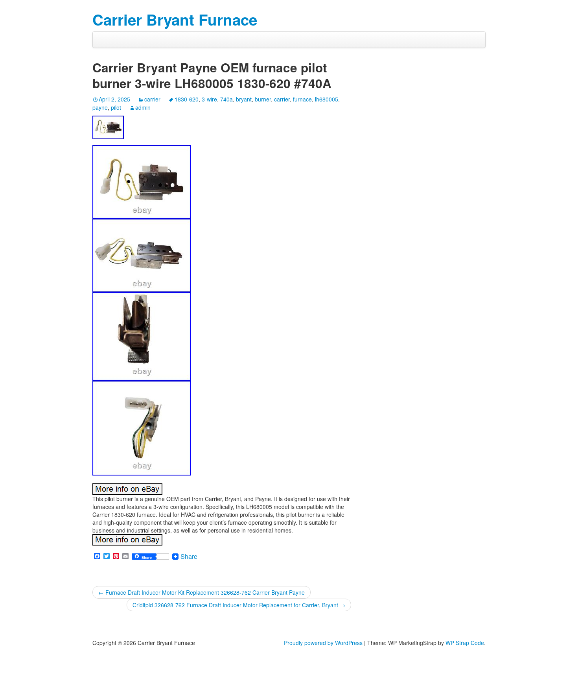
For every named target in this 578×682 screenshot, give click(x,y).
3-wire (209, 99)
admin (143, 107)
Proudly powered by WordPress (323, 643)
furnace (302, 99)
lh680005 (326, 99)
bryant (244, 99)
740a (226, 99)
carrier (152, 99)
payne (100, 107)
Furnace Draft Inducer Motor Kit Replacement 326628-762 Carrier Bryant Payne (201, 592)
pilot (116, 107)
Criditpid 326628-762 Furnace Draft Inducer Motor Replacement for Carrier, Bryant (239, 605)
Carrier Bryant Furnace (174, 19)
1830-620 (187, 99)
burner (263, 99)
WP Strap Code (464, 643)
